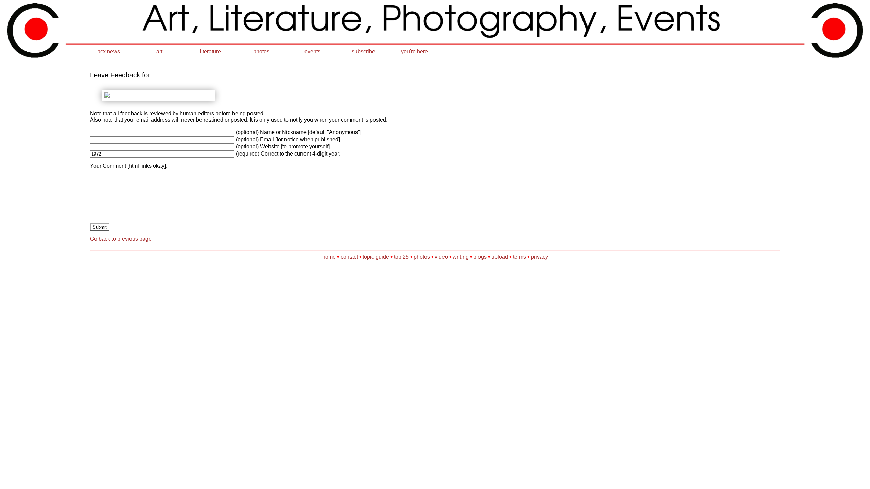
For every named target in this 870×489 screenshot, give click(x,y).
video (441, 257)
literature (210, 51)
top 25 (401, 257)
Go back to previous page (121, 239)
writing (461, 257)
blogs (480, 257)
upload (499, 257)
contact (349, 257)
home (329, 257)
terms (519, 257)
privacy (539, 257)
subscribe (363, 51)
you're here (414, 51)
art (159, 51)
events (312, 51)
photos (261, 51)
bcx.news (108, 51)
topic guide (376, 257)
